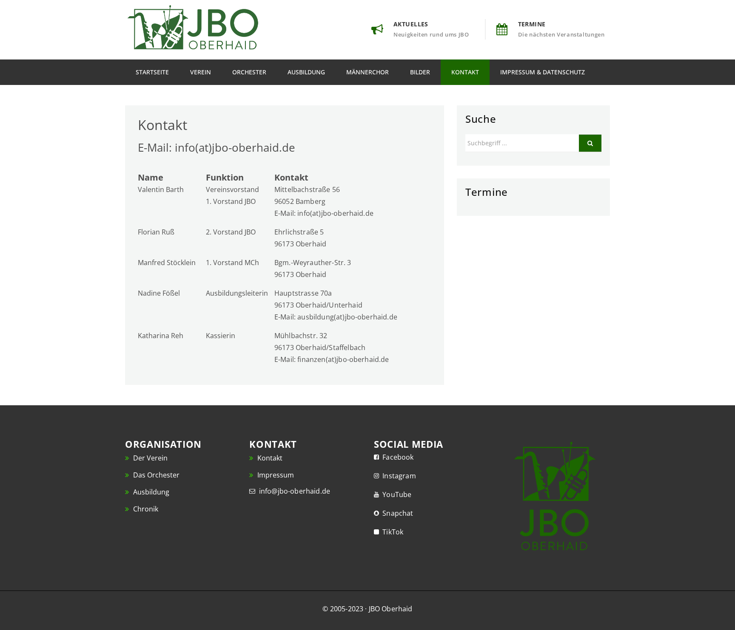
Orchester (249, 72)
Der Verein (149, 458)
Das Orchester (155, 475)
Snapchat (396, 513)
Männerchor (367, 72)
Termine (532, 24)
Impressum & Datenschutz (542, 72)
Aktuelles (410, 24)
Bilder (420, 72)
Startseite (152, 72)
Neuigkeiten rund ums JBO (431, 34)
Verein (200, 72)
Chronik (144, 509)
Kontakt (465, 72)
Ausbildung (306, 72)
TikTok (391, 532)
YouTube (395, 494)
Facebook (396, 457)
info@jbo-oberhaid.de (292, 491)
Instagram (397, 475)
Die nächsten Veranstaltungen (561, 34)
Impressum (275, 475)
